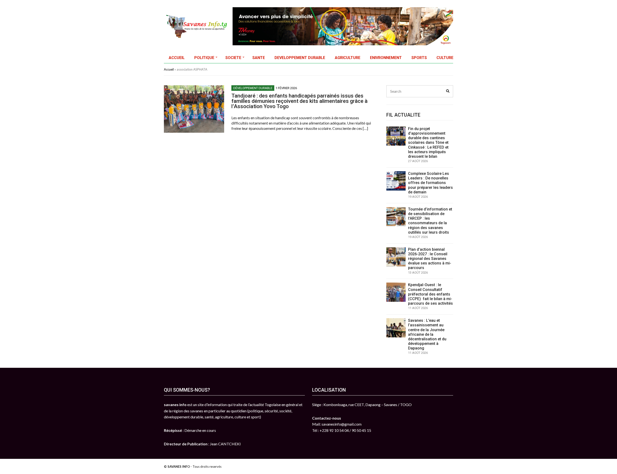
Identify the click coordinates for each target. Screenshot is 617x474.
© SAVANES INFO (177, 466)
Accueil (169, 69)
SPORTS (419, 57)
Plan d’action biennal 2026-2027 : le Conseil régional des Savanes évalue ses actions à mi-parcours (429, 258)
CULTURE (444, 57)
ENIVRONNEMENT (386, 57)
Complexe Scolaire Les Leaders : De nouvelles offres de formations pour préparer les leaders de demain (430, 182)
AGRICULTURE (347, 57)
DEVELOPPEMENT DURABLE (300, 57)
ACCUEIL (177, 57)
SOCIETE (233, 57)
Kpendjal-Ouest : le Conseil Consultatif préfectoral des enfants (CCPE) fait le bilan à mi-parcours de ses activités (430, 294)
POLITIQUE (204, 57)
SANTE (258, 57)
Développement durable (252, 88)
